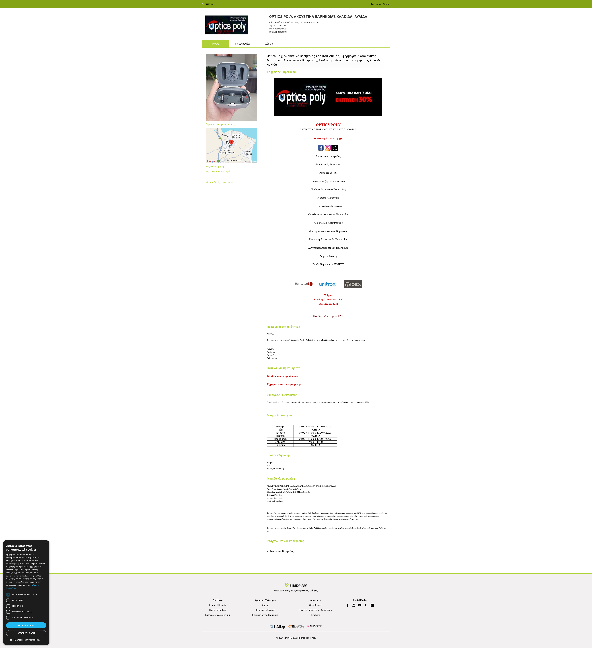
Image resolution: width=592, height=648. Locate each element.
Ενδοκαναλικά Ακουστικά (328, 206)
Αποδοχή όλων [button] (26, 625)
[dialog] (26, 592)
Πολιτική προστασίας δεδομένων (315, 610)
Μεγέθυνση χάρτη (215, 166)
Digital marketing (217, 610)
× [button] (46, 543)
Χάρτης (269, 43)
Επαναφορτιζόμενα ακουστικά (328, 181)
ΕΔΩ (340, 316)
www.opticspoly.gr (328, 138)
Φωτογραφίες (242, 43)
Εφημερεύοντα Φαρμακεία (265, 615)
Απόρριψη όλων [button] (26, 633)
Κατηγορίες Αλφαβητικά (217, 615)
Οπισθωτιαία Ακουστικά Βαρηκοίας (328, 214)
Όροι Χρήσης (315, 605)
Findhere (315, 615)
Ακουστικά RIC (328, 172)
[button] (26, 640)
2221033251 (280, 25)
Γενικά (215, 43)
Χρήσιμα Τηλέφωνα (265, 610)
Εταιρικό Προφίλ (217, 605)
